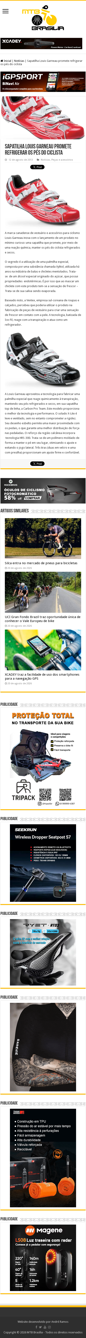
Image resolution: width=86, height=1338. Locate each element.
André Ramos (59, 1321)
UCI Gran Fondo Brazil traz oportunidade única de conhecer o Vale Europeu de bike (42, 619)
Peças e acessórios (62, 159)
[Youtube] (45, 1327)
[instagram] (49, 1327)
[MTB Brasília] (43, 17)
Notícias (19, 60)
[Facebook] (36, 1327)
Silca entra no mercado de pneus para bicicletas (41, 563)
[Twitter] (40, 1327)
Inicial (7, 60)
